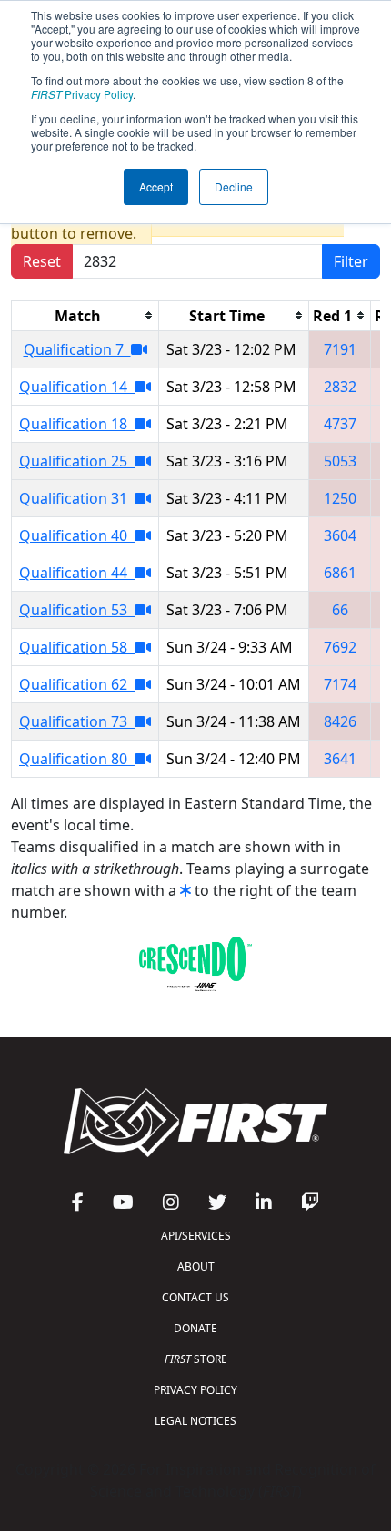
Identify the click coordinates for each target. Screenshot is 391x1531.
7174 (340, 684)
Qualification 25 (77, 461)
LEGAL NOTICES (195, 1420)
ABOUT (196, 1266)
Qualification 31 (77, 498)
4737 (340, 424)
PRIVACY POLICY (195, 1390)
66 (340, 610)
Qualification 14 (77, 387)
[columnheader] (85, 315)
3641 (340, 759)
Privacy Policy (82, 94)
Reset (42, 261)
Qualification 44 (77, 573)
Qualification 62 (77, 684)
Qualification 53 (77, 610)
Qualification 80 (77, 759)
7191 (340, 349)
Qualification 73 (77, 721)
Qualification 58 (77, 647)
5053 (340, 461)
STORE (196, 1359)
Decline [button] (234, 186)
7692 (340, 647)
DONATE (195, 1328)
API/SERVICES (196, 1235)
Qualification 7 (77, 349)
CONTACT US (195, 1297)
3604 (340, 535)
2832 (340, 387)
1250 (340, 498)
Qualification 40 (77, 535)
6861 (340, 573)
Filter (351, 261)
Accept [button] (156, 186)
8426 (340, 721)
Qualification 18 (77, 424)
